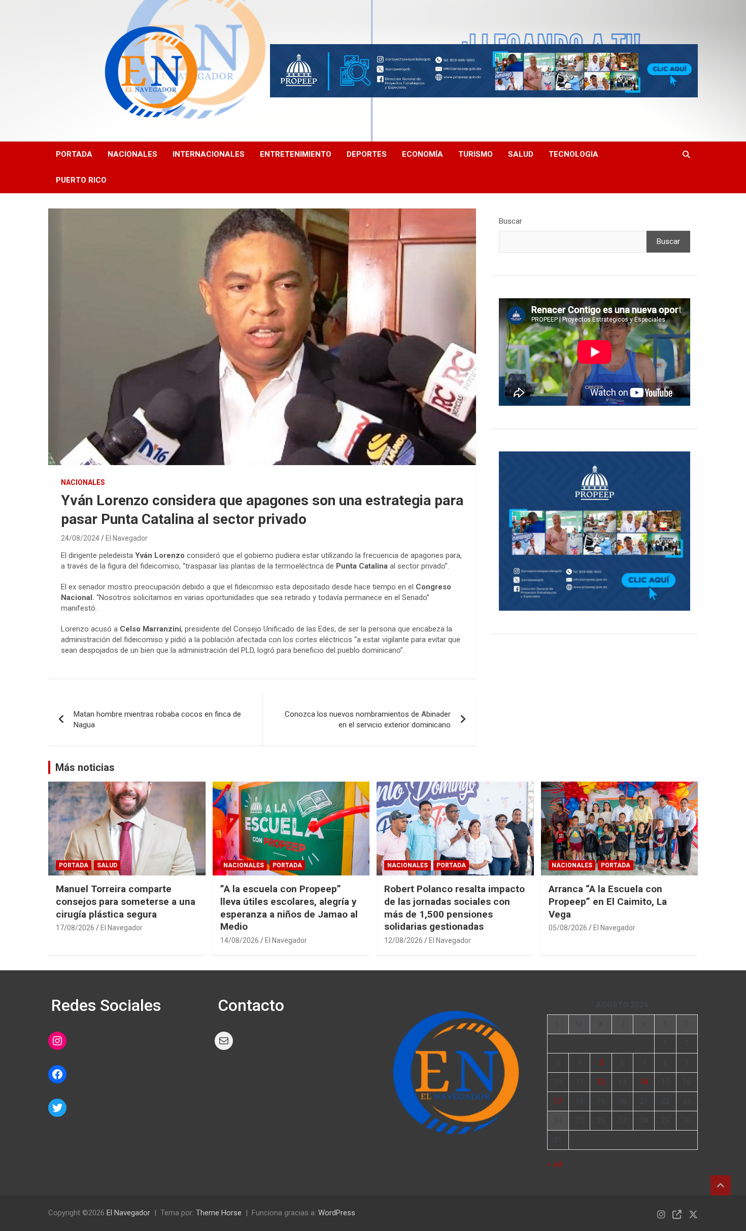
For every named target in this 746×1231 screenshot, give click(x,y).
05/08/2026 (568, 928)
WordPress (336, 1212)
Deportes (367, 154)
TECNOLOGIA (573, 154)
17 (558, 1101)
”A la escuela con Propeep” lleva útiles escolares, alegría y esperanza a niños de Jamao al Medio (289, 907)
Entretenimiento (295, 154)
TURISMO (475, 154)
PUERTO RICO (81, 180)
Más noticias (85, 767)
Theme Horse (219, 1212)
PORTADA (74, 154)
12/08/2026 (403, 940)
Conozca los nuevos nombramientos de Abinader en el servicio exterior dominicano (368, 719)
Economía (422, 154)
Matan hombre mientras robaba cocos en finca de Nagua (157, 719)
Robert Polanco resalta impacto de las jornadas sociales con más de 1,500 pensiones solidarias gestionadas (454, 907)
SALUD (520, 154)
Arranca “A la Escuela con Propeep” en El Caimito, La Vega (608, 901)
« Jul (554, 1164)
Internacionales (209, 154)
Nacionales (132, 154)
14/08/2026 (239, 940)
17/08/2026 (75, 928)
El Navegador (127, 538)
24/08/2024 (80, 538)
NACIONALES (83, 482)
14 (644, 1081)
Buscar (510, 221)
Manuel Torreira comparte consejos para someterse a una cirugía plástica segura (125, 901)
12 (601, 1081)
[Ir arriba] (720, 1185)
